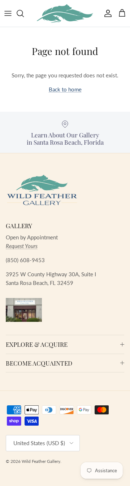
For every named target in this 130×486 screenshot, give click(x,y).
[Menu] (8, 13)
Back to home (65, 89)
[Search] (24, 13)
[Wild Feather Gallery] (65, 13)
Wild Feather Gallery (41, 461)
